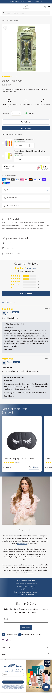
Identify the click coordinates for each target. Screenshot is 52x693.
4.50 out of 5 (32, 268)
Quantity (5, 113)
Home (3, 20)
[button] (49, 7)
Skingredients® (22, 543)
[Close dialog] (49, 662)
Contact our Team (11, 634)
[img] (7, 309)
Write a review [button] (26, 293)
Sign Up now (26, 627)
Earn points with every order (26, 592)
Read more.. (30, 573)
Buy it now (26, 128)
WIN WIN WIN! (13, 682)
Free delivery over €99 (26, 580)
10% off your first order (26, 586)
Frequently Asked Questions (31, 634)
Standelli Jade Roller (12, 20)
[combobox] (26, 13)
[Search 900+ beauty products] (4, 13)
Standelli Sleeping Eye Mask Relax (19, 458)
